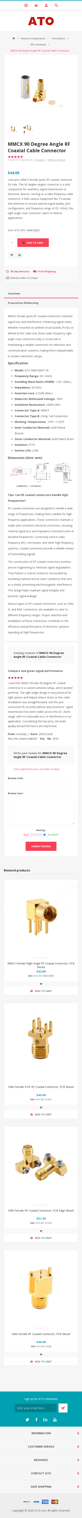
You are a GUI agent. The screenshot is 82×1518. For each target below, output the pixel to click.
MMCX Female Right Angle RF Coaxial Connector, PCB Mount (41, 965)
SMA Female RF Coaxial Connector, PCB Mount (41, 1334)
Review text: (16, 793)
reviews (39, 160)
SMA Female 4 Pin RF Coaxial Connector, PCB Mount (41, 1087)
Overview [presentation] (14, 293)
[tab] (41, 293)
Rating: (41, 830)
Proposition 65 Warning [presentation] (23, 303)
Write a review (56, 160)
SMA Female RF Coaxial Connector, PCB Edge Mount (41, 1210)
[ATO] (14, 38)
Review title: (16, 778)
